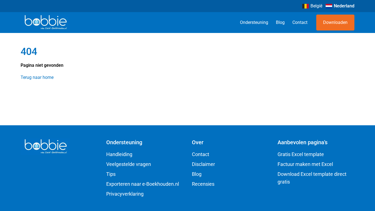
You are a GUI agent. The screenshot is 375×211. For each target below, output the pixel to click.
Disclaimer (203, 164)
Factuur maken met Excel (305, 164)
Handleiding (119, 154)
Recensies (203, 184)
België (316, 6)
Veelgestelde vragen (128, 164)
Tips (111, 174)
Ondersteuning (254, 22)
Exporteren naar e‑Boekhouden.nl (142, 184)
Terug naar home (37, 77)
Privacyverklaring (125, 194)
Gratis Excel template (301, 154)
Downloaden (335, 22)
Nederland (344, 6)
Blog (280, 22)
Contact (299, 22)
